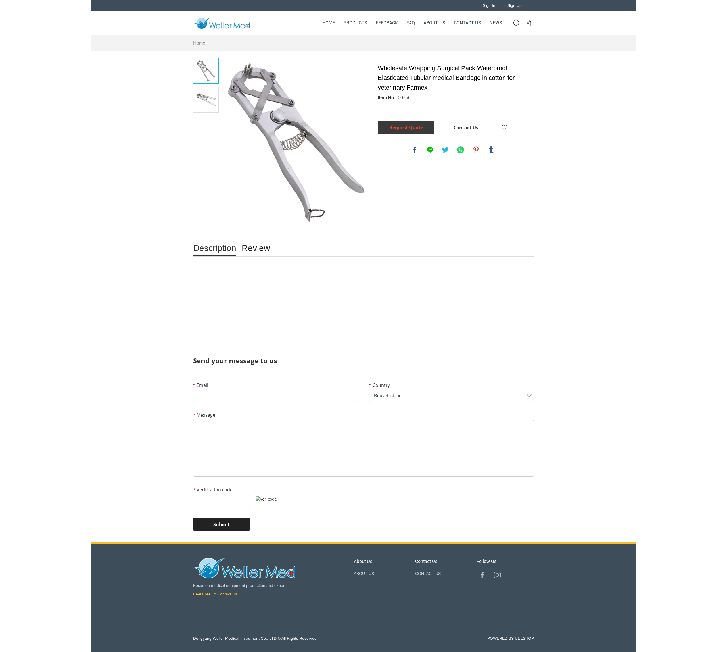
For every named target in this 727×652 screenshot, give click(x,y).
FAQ (410, 23)
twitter (445, 150)
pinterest (476, 150)
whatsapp (460, 150)
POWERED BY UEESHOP (510, 638)
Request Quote (406, 127)
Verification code (213, 490)
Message (204, 415)
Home (328, 23)
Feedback (387, 23)
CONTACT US (467, 23)
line (430, 150)
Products (355, 23)
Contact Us (466, 127)
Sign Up (514, 5)
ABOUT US (434, 23)
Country (379, 385)
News (496, 23)
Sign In (489, 5)
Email (200, 385)
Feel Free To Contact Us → (217, 594)
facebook (414, 150)
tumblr (491, 150)
